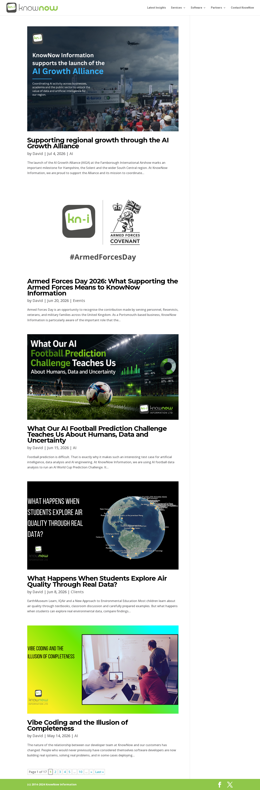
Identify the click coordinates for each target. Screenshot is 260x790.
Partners (216, 7)
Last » (99, 772)
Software (196, 7)
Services (176, 7)
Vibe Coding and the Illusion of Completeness (77, 725)
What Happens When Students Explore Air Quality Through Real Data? (97, 581)
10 (80, 772)
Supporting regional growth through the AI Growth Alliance (98, 143)
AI (71, 153)
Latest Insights (156, 7)
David (38, 153)
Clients (77, 591)
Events (79, 300)
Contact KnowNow (242, 7)
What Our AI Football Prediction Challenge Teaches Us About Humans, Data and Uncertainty (97, 434)
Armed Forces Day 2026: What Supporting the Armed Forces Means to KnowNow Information (102, 287)
